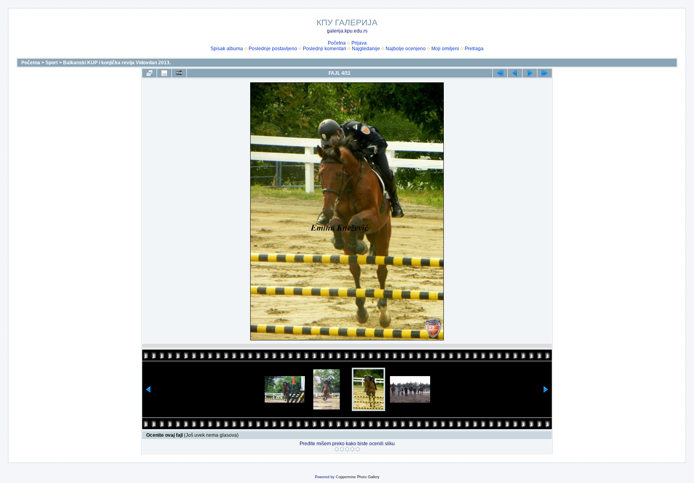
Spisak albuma (226, 48)
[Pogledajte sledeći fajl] (530, 73)
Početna (337, 43)
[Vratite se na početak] (500, 73)
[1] (336, 449)
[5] (357, 449)
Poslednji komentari (324, 48)
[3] (347, 449)
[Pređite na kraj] (544, 73)
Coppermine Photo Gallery (358, 477)
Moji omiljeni (445, 48)
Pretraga (474, 48)
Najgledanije (366, 48)
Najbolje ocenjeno (406, 48)
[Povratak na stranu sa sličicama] (149, 73)
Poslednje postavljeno (273, 48)
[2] (342, 449)
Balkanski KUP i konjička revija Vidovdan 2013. (117, 62)
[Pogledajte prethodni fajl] (515, 73)
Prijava (359, 43)
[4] (352, 449)
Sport (51, 62)
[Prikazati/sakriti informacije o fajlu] (164, 73)
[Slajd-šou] (179, 73)
